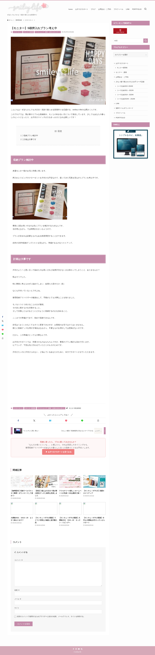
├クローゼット (17, 32)
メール (17, 599)
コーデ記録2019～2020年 (125, 95)
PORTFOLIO (120, 118)
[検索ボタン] (145, 9)
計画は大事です (29, 139)
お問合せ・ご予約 (122, 77)
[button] (18, 421)
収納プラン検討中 (30, 135)
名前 (17, 590)
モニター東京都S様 (75, 408)
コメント (18, 560)
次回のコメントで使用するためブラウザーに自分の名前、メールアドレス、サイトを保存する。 (51, 616)
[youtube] (79, 649)
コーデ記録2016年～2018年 (126, 99)
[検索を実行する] (145, 40)
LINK (117, 103)
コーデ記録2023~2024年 (125, 86)
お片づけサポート (122, 63)
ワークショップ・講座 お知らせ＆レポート (47, 32)
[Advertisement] (58, 384)
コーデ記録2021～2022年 (125, 90)
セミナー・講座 (121, 72)
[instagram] (76, 649)
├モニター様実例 (28, 32)
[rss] (82, 649)
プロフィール (120, 113)
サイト (16, 608)
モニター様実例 (122, 68)
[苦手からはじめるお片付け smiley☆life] (28, 8)
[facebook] (73, 649)
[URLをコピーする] (98, 421)
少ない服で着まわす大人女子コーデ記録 (130, 82)
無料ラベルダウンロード (124, 108)
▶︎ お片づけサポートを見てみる (58, 452)
